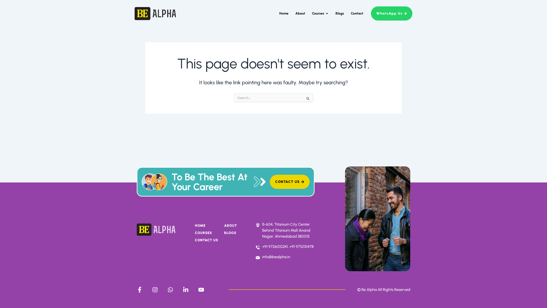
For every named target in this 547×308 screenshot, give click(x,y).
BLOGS (230, 233)
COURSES (203, 233)
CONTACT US (206, 240)
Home (200, 226)
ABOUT (230, 226)
